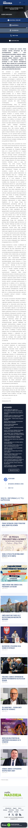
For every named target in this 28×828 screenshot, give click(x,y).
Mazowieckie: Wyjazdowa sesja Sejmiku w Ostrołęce (13, 413)
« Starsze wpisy (4, 779)
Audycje (5, 810)
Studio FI (12, 819)
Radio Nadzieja (19, 817)
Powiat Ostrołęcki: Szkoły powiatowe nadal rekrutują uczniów (13, 524)
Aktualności (11, 484)
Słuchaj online (14, 20)
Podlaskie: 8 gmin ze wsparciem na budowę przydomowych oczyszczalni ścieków (13, 416)
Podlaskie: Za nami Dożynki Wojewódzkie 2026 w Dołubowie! (13, 448)
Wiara (22, 484)
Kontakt (16, 811)
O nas (22, 810)
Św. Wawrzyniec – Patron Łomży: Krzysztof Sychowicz (13, 419)
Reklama (10, 811)
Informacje (17, 484)
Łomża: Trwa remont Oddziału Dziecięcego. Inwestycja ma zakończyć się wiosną (14, 431)
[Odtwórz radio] (8, 824)
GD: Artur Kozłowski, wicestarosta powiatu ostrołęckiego (13, 428)
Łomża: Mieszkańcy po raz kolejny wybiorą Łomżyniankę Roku (13, 442)
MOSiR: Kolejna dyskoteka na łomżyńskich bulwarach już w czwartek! (13, 422)
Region (15, 808)
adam (13, 478)
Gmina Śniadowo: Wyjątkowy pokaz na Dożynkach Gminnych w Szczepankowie (13, 457)
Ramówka (11, 810)
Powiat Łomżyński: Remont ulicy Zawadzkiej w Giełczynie (14, 439)
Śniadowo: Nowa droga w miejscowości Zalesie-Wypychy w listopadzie (13, 454)
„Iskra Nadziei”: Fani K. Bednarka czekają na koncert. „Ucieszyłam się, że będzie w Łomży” (14, 434)
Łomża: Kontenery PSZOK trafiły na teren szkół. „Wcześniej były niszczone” (13, 445)
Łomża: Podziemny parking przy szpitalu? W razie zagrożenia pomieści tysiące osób (14, 460)
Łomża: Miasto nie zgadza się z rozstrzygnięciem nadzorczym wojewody (13, 410)
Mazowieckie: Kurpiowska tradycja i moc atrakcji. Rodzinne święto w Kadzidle (13, 437)
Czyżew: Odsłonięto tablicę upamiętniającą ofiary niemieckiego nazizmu (13, 466)
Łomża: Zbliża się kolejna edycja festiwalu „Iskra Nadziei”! (13, 451)
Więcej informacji (14, 470)
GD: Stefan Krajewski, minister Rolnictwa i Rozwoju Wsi (13, 463)
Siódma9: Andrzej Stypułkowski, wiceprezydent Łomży (11, 425)
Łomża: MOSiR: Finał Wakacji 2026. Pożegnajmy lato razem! (12, 586)
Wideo (17, 810)
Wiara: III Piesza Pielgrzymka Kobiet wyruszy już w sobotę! (13, 555)
